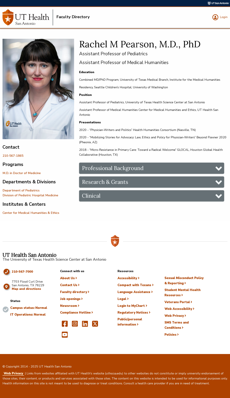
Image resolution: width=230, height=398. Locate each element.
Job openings (70, 299)
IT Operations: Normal (28, 314)
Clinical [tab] (91, 195)
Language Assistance (134, 292)
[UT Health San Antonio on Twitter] (95, 325)
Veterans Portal (177, 302)
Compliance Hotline (75, 312)
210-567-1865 (13, 156)
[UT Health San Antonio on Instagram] (75, 325)
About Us (67, 278)
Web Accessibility (178, 309)
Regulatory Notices (133, 312)
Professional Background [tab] (113, 168)
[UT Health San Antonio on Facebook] (65, 325)
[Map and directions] (6, 287)
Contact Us (68, 285)
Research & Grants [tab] (105, 181)
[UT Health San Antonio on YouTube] (65, 336)
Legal (122, 299)
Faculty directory (73, 292)
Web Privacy (174, 316)
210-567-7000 (22, 272)
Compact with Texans (134, 285)
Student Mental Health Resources (183, 292)
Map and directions (26, 289)
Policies (170, 334)
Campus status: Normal (28, 308)
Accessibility (127, 278)
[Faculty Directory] (28, 17)
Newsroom (68, 306)
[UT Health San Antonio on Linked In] (85, 325)
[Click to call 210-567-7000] (6, 272)
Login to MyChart (131, 306)
